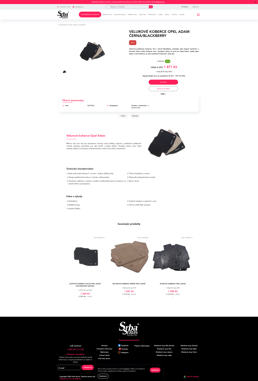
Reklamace (104, 352)
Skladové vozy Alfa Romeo (164, 346)
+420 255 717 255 (65, 7)
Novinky (104, 346)
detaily (126, 369)
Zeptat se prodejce (163, 89)
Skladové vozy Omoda (188, 346)
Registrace (195, 7)
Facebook (124, 346)
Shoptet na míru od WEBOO (70, 379)
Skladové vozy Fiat (164, 349)
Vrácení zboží (104, 355)
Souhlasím (155, 370)
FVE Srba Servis (104, 358)
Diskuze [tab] (135, 116)
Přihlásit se (88, 367)
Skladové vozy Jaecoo (164, 352)
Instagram (124, 352)
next (197, 269)
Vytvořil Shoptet (192, 376)
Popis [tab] (123, 116)
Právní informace (142, 346)
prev (61, 269)
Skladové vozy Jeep (164, 355)
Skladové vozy (160, 2)
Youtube (125, 349)
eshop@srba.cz (79, 7)
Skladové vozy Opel (188, 349)
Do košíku (163, 82)
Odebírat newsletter (75, 354)
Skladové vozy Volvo (189, 352)
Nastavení (103, 376)
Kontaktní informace (104, 349)
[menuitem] (90, 14)
